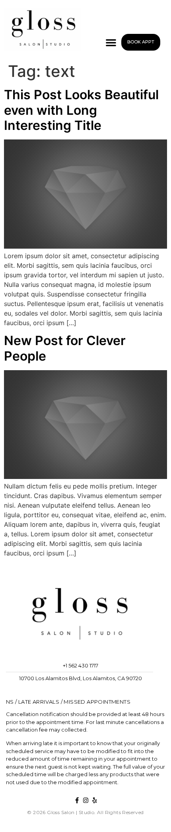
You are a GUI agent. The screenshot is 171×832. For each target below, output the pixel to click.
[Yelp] (94, 800)
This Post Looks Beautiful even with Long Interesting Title (81, 110)
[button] (111, 42)
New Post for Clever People (65, 348)
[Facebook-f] (77, 800)
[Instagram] (86, 800)
